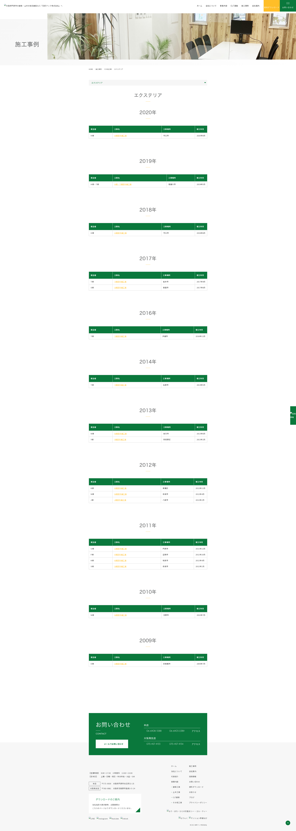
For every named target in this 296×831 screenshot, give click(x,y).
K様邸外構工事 (120, 488)
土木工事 (176, 792)
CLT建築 (234, 6)
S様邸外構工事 (120, 287)
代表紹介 (174, 776)
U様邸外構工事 (120, 548)
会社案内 (255, 6)
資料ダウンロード (196, 787)
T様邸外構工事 (120, 281)
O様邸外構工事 (120, 664)
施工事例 (245, 6)
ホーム (199, 6)
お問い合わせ (194, 781)
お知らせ (192, 792)
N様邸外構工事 (120, 433)
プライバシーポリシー (198, 802)
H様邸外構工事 (120, 135)
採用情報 (192, 776)
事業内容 (223, 6)
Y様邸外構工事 (120, 439)
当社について (211, 6)
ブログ (191, 797)
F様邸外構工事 (120, 554)
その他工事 (177, 802)
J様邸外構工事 (120, 500)
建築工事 (176, 787)
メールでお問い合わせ (113, 744)
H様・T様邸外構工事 (123, 184)
